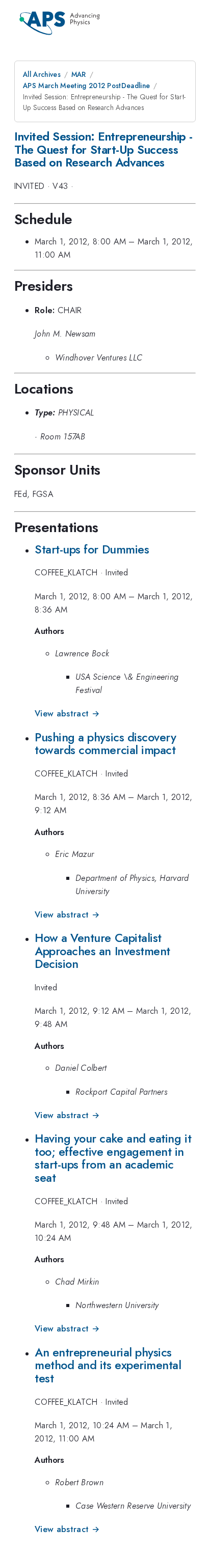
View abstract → (67, 713)
